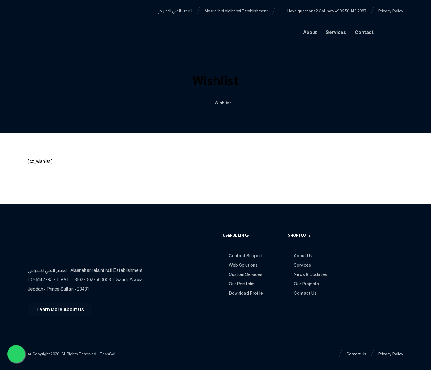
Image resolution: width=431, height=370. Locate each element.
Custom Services (245, 274)
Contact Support (246, 255)
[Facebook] (32, 10)
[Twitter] (51, 10)
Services (302, 264)
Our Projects (306, 283)
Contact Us (305, 293)
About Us (303, 255)
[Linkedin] (42, 10)
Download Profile (246, 293)
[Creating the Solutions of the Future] (57, 35)
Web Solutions (243, 264)
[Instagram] (60, 10)
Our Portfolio (241, 283)
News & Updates (310, 274)
